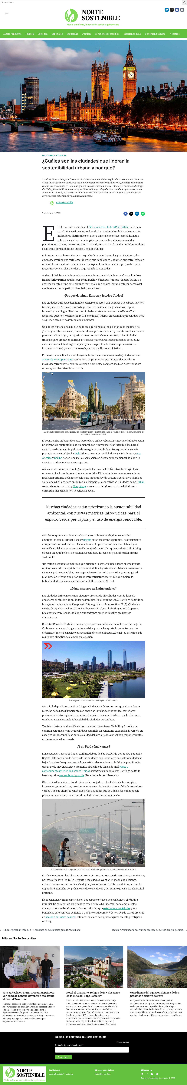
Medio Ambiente (12, 33)
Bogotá (87, 539)
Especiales (57, 33)
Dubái (140, 482)
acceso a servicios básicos (60, 917)
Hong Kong (79, 486)
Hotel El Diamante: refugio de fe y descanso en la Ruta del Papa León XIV (93, 994)
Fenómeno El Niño (155, 33)
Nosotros (175, 33)
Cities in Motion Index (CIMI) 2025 (108, 227)
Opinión (86, 33)
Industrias (72, 33)
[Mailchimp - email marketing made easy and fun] (119, 1059)
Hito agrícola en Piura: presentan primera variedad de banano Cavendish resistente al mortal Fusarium (28, 996)
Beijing (58, 458)
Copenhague (65, 359)
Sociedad (43, 33)
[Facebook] (177, 10)
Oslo (77, 453)
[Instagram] (172, 10)
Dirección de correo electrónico (69, 1045)
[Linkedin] (167, 10)
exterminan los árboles (116, 908)
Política (30, 33)
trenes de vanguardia (71, 775)
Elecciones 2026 (132, 33)
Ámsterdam (49, 359)
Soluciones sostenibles (107, 33)
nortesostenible (64, 202)
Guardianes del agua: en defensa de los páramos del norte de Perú (154, 994)
